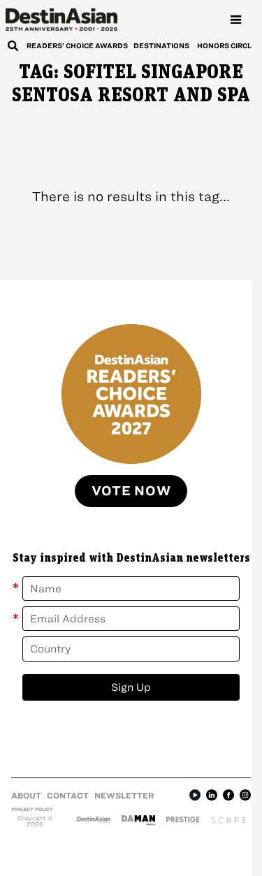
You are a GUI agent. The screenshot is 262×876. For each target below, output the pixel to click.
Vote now (131, 490)
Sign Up (131, 687)
